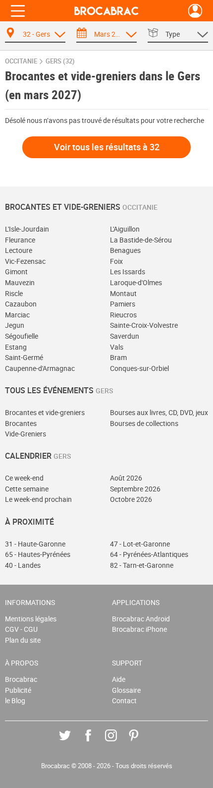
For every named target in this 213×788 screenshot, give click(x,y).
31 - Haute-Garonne (35, 543)
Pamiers (122, 303)
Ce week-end (24, 478)
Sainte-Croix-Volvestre (144, 325)
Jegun (14, 325)
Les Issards (127, 271)
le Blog (15, 700)
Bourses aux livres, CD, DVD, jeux (159, 412)
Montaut (123, 293)
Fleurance (20, 239)
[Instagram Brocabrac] (118, 742)
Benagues (125, 250)
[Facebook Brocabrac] (95, 742)
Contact (124, 700)
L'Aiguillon (125, 229)
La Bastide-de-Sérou (141, 239)
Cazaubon (21, 303)
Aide (118, 679)
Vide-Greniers (25, 433)
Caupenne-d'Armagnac (40, 368)
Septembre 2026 (135, 488)
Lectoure (18, 250)
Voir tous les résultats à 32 (107, 147)
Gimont (16, 271)
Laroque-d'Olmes (136, 282)
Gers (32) (60, 61)
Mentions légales (30, 618)
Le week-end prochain (38, 499)
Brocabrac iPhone (139, 629)
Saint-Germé (24, 357)
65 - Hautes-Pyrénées (37, 554)
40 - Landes (23, 565)
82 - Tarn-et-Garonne (141, 565)
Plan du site (23, 640)
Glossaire (126, 690)
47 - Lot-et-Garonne (140, 543)
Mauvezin (20, 282)
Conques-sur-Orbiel (139, 368)
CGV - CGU (21, 629)
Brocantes (21, 423)
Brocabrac (21, 679)
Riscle (14, 293)
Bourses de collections (144, 423)
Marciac (17, 314)
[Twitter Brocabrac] (72, 742)
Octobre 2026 (131, 499)
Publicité (18, 690)
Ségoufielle (21, 336)
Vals (116, 347)
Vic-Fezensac (25, 261)
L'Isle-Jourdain (27, 229)
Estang (16, 347)
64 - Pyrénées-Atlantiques (149, 554)
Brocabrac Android (141, 618)
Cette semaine (27, 488)
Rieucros (123, 314)
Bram (118, 357)
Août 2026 (126, 478)
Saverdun (124, 336)
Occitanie (21, 61)
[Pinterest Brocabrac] (141, 742)
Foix (116, 261)
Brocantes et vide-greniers (45, 412)
